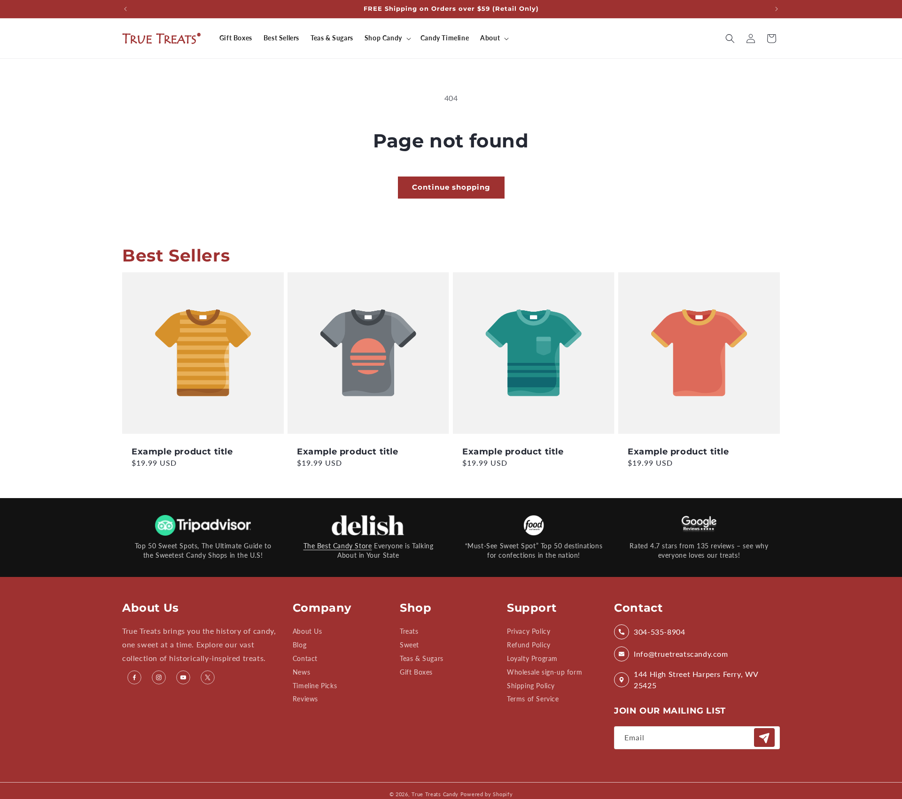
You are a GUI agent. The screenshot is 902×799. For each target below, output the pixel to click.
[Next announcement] (776, 9)
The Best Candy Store (337, 546)
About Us (307, 631)
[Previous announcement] (125, 9)
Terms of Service (533, 699)
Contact (305, 658)
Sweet (409, 645)
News (301, 672)
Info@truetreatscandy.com (681, 653)
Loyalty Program (532, 658)
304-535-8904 (659, 631)
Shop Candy (383, 38)
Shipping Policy (531, 686)
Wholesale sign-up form (544, 672)
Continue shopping (451, 187)
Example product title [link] (182, 451)
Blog (299, 645)
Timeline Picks (315, 686)
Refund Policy (529, 645)
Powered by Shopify (486, 794)
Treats (409, 631)
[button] (387, 38)
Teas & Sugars (421, 658)
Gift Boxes (416, 672)
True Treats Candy (435, 794)
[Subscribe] (764, 737)
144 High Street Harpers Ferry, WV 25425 (696, 679)
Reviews (305, 699)
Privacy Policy (528, 631)
